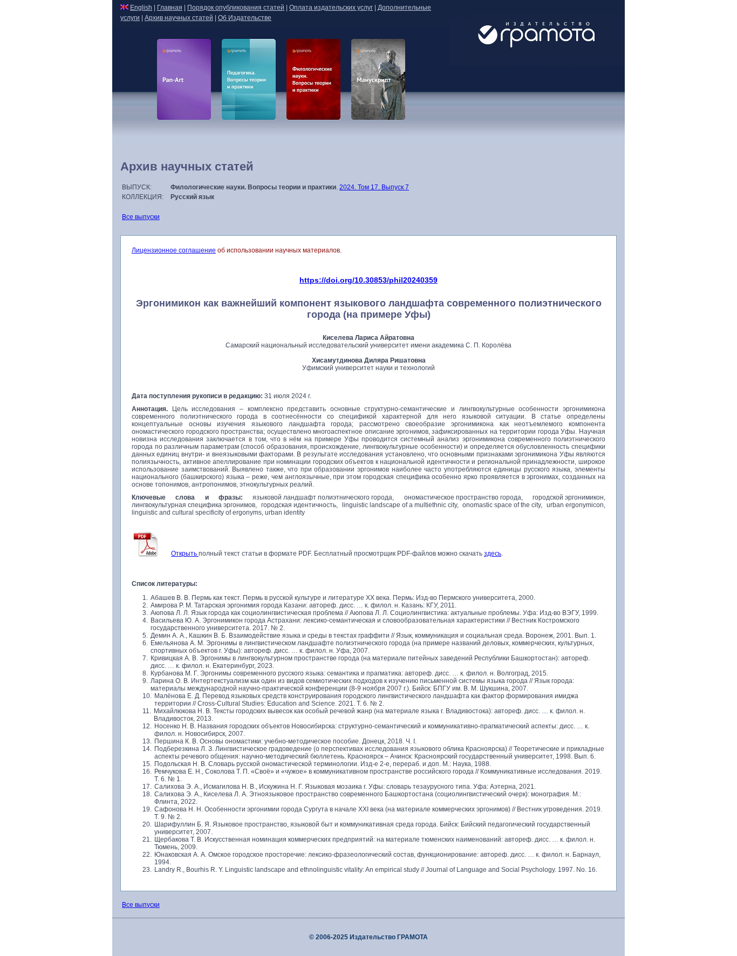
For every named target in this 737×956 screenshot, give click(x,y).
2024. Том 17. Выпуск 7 (374, 187)
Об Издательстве (244, 18)
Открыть (185, 553)
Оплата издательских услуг (331, 7)
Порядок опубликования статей (235, 7)
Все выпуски (141, 217)
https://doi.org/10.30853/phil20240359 (368, 280)
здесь (492, 553)
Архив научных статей (179, 18)
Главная (169, 7)
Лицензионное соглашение (174, 250)
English (141, 7)
